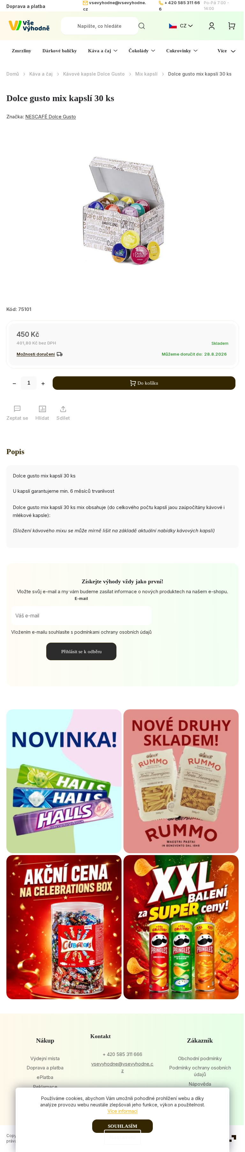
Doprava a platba (25, 6)
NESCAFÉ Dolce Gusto (50, 117)
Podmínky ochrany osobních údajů (200, 1071)
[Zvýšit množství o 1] (43, 384)
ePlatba (45, 1077)
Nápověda (200, 1084)
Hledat (141, 26)
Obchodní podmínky (200, 1058)
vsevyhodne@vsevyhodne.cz (122, 1067)
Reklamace (45, 1087)
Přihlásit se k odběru (81, 651)
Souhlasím (122, 1126)
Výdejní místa (45, 1058)
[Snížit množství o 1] (14, 384)
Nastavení (122, 1137)
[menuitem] (21, 51)
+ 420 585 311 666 (122, 1054)
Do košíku (147, 383)
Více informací (122, 1111)
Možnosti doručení (36, 354)
